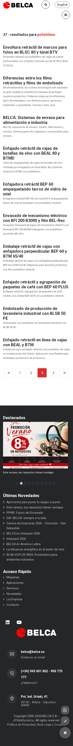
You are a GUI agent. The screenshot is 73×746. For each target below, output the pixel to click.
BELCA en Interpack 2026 (23, 533)
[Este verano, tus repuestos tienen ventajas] (35, 445)
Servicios (12, 588)
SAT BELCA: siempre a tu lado (26, 518)
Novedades (13, 594)
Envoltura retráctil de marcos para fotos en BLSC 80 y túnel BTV (35, 50)
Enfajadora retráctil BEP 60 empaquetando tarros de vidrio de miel (35, 189)
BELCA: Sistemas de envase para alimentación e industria (33, 120)
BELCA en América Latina (23, 544)
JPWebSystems (23, 720)
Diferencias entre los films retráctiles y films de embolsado (33, 80)
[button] (17, 483)
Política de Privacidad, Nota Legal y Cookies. (36, 724)
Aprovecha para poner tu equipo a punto (33, 502)
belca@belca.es (33, 652)
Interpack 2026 (16, 539)
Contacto (12, 605)
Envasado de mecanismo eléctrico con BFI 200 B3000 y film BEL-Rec (35, 218)
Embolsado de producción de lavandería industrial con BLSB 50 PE (34, 313)
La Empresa (14, 599)
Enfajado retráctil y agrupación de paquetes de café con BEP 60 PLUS (35, 284)
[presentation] (5, 483)
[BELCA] (18, 5)
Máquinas (12, 577)
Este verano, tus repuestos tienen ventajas (28, 472)
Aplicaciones (15, 583)
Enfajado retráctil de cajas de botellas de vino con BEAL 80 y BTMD (31, 153)
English (62, 5)
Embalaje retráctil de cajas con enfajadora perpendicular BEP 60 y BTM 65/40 (35, 251)
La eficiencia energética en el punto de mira (35, 549)
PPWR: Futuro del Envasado (24, 513)
